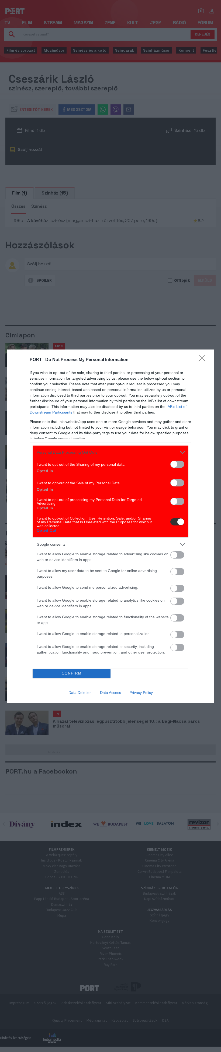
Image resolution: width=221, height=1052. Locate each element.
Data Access (110, 692)
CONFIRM (72, 673)
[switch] (177, 464)
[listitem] (110, 452)
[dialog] (110, 526)
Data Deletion (80, 692)
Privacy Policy (141, 692)
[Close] (204, 360)
